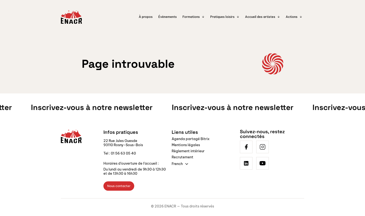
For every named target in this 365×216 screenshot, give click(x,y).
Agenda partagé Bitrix (190, 139)
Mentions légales (186, 145)
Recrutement (182, 157)
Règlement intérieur (188, 151)
